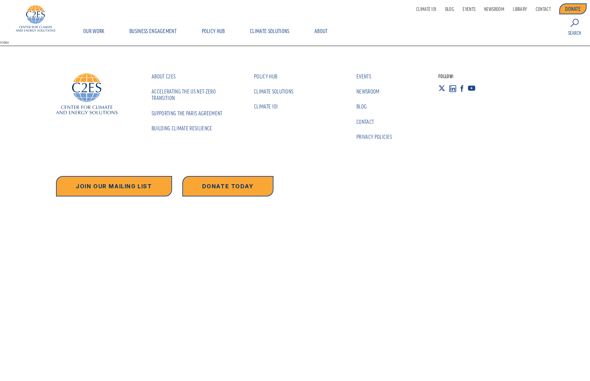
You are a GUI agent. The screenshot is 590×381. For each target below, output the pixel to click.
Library (520, 9)
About (321, 31)
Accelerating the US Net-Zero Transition (184, 94)
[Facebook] (464, 88)
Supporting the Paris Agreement (187, 113)
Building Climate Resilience (182, 128)
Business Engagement (153, 31)
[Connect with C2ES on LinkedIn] (454, 88)
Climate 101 (426, 9)
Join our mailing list (114, 186)
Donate (573, 9)
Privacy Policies (374, 137)
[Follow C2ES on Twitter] (443, 88)
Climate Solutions (269, 31)
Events (469, 9)
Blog (449, 9)
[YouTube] (474, 88)
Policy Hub (213, 31)
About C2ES (163, 76)
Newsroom (494, 9)
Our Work (93, 31)
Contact (543, 9)
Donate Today (228, 186)
